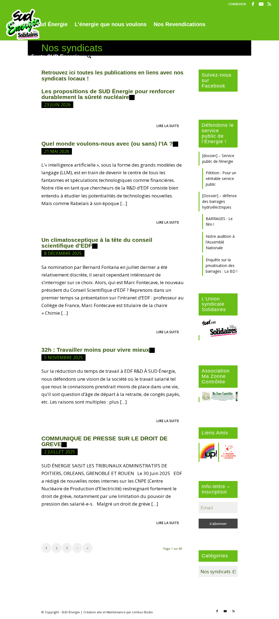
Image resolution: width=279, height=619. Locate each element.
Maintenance (116, 612)
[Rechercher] (89, 56)
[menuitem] (236, 4)
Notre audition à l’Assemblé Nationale (220, 242)
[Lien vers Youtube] (261, 4)
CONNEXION (237, 4)
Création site (92, 612)
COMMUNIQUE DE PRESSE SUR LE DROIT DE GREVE (104, 441)
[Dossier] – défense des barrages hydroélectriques (219, 201)
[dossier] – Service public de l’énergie (218, 158)
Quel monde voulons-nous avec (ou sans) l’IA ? (107, 143)
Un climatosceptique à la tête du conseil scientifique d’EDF (96, 243)
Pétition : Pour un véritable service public (221, 178)
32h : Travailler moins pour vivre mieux (95, 350)
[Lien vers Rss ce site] (269, 4)
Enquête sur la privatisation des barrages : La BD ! (221, 265)
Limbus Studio (142, 612)
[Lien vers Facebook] (253, 4)
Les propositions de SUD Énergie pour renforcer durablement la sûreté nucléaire (108, 94)
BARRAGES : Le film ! (219, 221)
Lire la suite (167, 125)
